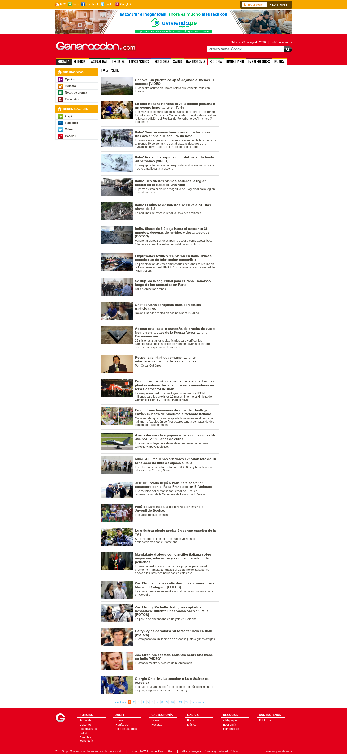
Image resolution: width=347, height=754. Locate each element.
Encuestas (72, 99)
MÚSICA (279, 62)
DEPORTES (118, 62)
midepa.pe (230, 720)
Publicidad (266, 720)
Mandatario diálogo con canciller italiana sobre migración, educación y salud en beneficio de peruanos (173, 558)
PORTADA (64, 62)
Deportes (85, 724)
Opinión (70, 79)
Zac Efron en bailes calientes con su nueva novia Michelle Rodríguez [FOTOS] (175, 585)
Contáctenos (283, 42)
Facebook (92, 4)
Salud (83, 733)
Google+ (125, 4)
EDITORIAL (80, 62)
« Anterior (120, 702)
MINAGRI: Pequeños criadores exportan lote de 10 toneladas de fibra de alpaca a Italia (175, 461)
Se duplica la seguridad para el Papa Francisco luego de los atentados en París (173, 283)
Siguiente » (197, 702)
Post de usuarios (126, 729)
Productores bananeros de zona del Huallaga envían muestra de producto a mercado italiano (173, 412)
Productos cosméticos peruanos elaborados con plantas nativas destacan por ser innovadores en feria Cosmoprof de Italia (174, 385)
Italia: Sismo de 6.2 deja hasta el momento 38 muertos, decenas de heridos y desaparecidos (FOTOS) (172, 232)
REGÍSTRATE (278, 4)
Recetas (156, 724)
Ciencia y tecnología (86, 739)
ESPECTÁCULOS (139, 62)
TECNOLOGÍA (161, 62)
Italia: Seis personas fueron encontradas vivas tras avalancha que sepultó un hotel (172, 134)
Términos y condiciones (278, 751)
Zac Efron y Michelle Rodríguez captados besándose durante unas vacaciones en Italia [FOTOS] (171, 611)
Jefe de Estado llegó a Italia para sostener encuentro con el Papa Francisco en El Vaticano (173, 484)
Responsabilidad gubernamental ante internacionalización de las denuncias (165, 359)
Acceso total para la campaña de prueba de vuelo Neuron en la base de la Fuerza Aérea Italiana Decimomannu (175, 332)
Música (191, 724)
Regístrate (122, 724)
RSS (63, 4)
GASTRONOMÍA (195, 62)
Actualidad (86, 720)
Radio (191, 720)
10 (172, 702)
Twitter (109, 4)
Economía (229, 724)
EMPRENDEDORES (259, 62)
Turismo (70, 86)
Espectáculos (88, 729)
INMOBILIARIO (235, 62)
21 (180, 702)
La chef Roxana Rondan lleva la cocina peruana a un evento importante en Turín (175, 105)
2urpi (76, 4)
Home (119, 720)
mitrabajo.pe (231, 729)
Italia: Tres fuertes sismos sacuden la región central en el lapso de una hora (171, 183)
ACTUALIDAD (99, 62)
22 (186, 702)
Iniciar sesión (255, 4)
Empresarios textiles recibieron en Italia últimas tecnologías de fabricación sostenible (173, 257)
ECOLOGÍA (216, 62)
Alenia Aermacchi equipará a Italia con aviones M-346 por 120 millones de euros (175, 437)
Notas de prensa (76, 92)
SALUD (177, 62)
